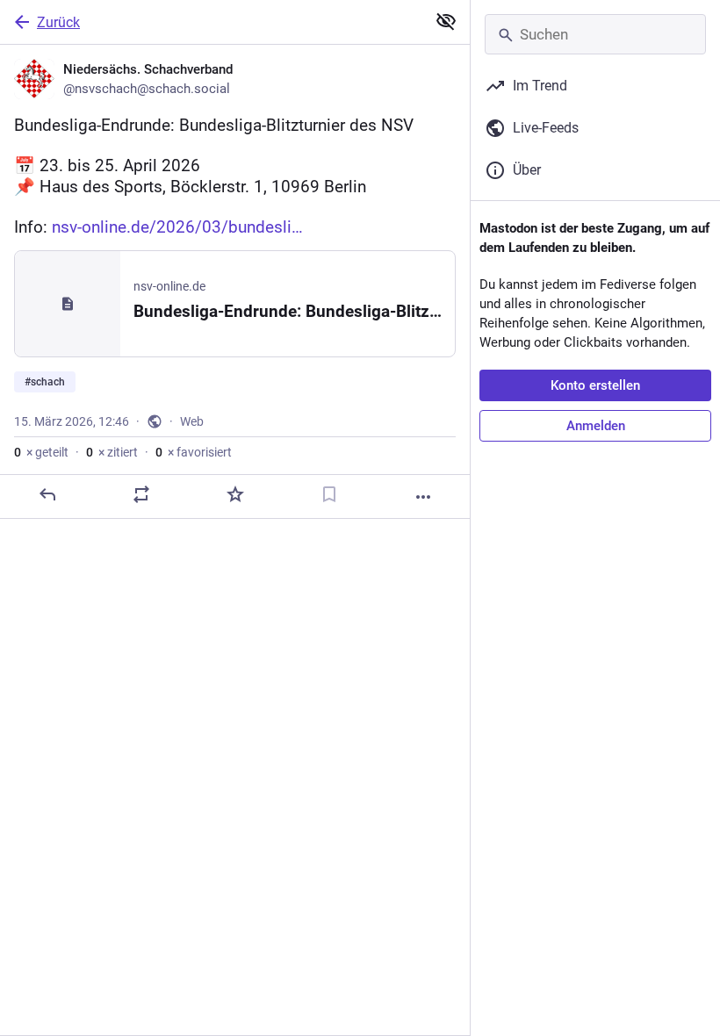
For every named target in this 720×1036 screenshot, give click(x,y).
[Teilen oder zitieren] (141, 494)
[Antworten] (47, 494)
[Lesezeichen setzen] (329, 494)
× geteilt (41, 452)
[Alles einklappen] (446, 21)
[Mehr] (423, 496)
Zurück (58, 22)
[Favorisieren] (235, 494)
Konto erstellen (595, 385)
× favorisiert (193, 452)
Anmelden (595, 426)
